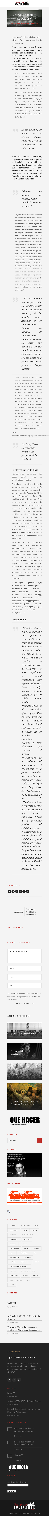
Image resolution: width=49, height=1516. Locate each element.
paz (35, 1253)
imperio (24, 1244)
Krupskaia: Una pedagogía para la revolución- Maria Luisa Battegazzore (23, 1328)
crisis (35, 1230)
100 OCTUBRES (18, 1172)
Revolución (25, 1262)
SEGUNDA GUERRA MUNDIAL (19, 1266)
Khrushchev (14, 1248)
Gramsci (27, 1239)
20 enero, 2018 (14, 1333)
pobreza (28, 1257)
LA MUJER (11, 1303)
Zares (12, 1284)
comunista (14, 1230)
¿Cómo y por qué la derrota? (23, 1033)
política (13, 1262)
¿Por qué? (18, 1455)
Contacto (35, 1513)
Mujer (12, 1253)
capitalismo (25, 1226)
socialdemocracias (28, 1271)
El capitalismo (27, 1235)
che (36, 1226)
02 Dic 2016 (19, 1436)
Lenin (26, 1248)
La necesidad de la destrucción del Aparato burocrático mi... (24, 1102)
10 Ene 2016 (19, 1460)
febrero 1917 (14, 1239)
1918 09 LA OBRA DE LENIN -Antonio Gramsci (24, 1401)
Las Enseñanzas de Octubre (24, 23)
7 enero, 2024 (14, 1322)
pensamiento (14, 1257)
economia (13, 1235)
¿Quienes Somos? (22, 1513)
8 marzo (13, 1226)
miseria (36, 1248)
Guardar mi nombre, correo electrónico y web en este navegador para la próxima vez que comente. (24, 997)
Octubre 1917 (24, 1253)
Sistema (13, 1271)
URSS (28, 1280)
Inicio (11, 1513)
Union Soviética (16, 1280)
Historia (13, 1244)
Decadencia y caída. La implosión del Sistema (24, 1429)
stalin (35, 1275)
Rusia (37, 1262)
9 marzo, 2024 (14, 1306)
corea (25, 1230)
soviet (25, 1275)
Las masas (15, 1074)
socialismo (14, 1275)
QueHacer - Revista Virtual (17, 1482)
